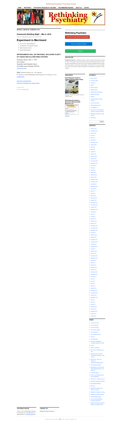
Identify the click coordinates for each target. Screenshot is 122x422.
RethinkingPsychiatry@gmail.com (47, 411)
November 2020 (94, 142)
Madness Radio (94, 89)
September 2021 (94, 131)
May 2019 (93, 168)
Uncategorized (25, 89)
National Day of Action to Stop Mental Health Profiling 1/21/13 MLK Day (97, 368)
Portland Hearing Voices (96, 105)
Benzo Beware (94, 78)
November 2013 (94, 272)
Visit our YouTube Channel (78, 44)
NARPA (92, 96)
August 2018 (93, 188)
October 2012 (94, 295)
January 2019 (93, 177)
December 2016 (94, 225)
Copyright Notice (29, 414)
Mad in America (94, 87)
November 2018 (94, 181)
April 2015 (93, 248)
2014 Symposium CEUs (96, 334)
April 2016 (93, 232)
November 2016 (94, 228)
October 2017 (94, 207)
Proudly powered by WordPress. (52, 419)
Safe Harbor (93, 117)
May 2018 (93, 191)
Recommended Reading (65, 7)
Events (86, 7)
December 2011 (94, 311)
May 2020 (93, 149)
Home (19, 7)
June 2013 (93, 281)
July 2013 (93, 279)
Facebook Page (20, 76)
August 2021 (93, 133)
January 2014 (93, 269)
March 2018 (93, 195)
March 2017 (93, 218)
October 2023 (94, 128)
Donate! (80, 51)
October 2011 (94, 313)
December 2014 (94, 255)
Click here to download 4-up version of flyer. (28, 83)
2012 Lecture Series (95, 323)
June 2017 (93, 214)
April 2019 (93, 170)
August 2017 (93, 211)
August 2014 (93, 260)
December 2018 (94, 179)
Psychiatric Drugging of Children (45, 7)
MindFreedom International (96, 92)
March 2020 (93, 154)
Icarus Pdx (93, 82)
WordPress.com (73, 419)
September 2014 (94, 258)
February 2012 (94, 306)
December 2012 (94, 290)
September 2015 (94, 246)
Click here (67, 94)
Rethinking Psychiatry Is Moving (98, 392)
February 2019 (94, 174)
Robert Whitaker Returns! (96, 396)
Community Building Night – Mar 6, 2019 (34, 34)
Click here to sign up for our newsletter (77, 37)
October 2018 (94, 184)
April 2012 (93, 304)
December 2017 (94, 202)
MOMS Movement (95, 94)
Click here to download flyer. (24, 81)
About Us (79, 7)
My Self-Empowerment (96, 365)
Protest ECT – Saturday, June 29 (97, 379)
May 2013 (93, 283)
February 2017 (94, 221)
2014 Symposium (94, 332)
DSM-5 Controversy (95, 347)
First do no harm (94, 80)
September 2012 (94, 297)
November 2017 (94, 205)
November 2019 (94, 161)
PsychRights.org (94, 107)
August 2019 (93, 165)
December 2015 (94, 239)
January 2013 (93, 288)
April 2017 (93, 216)
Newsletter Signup (95, 372)
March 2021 (93, 140)
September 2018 (94, 186)
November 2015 (94, 242)
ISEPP (92, 85)
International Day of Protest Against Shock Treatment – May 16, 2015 (97, 355)
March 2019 (93, 172)
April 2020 (93, 151)
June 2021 (93, 135)
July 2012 (93, 299)
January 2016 (93, 237)
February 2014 (94, 267)
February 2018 (94, 198)
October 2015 (94, 244)
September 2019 (94, 163)
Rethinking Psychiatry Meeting (97, 394)
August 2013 (93, 276)
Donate (92, 345)
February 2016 (94, 235)
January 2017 (93, 223)
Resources (27, 7)
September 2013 (94, 274)
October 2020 (94, 144)
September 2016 (94, 230)
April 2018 (93, 193)
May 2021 (93, 137)
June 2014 (93, 262)
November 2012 (94, 292)
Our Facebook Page (95, 103)
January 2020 (93, 158)
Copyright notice (94, 339)
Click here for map (21, 68)
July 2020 (93, 147)
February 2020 (94, 156)
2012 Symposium (94, 325)
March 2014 (93, 265)
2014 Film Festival (95, 327)
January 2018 (93, 200)
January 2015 (93, 253)
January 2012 (93, 309)
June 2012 (93, 302)
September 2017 (94, 209)
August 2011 (93, 316)
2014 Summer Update (95, 329)
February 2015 (94, 251)
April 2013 (93, 285)
